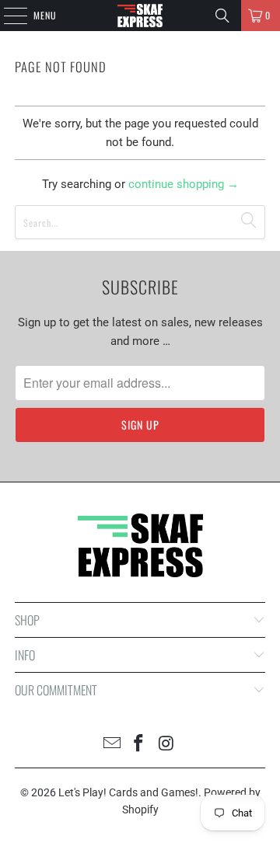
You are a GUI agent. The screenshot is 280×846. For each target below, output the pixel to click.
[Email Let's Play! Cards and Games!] (112, 744)
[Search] (222, 15)
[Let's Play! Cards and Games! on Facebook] (139, 744)
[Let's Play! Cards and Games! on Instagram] (166, 744)
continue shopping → (183, 184)
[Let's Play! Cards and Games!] (140, 15)
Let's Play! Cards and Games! (128, 792)
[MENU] (7, 15)
